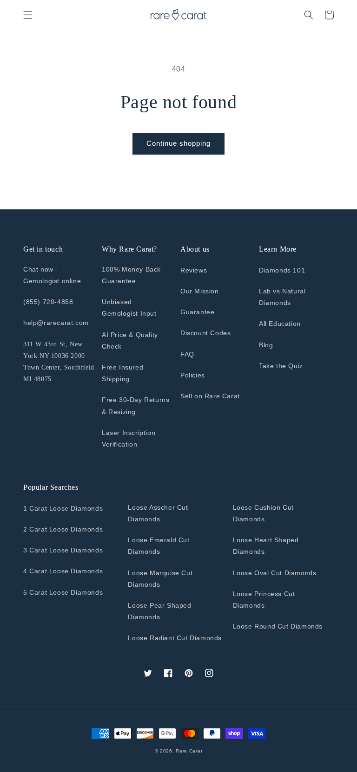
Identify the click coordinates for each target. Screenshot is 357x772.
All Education (280, 323)
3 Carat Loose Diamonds (63, 550)
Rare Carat (189, 750)
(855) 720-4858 (48, 301)
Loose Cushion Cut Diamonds (263, 513)
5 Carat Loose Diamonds (63, 592)
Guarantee (197, 312)
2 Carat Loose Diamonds (63, 529)
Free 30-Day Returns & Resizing (135, 405)
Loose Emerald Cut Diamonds (158, 545)
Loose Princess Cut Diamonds (264, 599)
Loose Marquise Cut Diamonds (160, 578)
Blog (266, 345)
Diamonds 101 (282, 270)
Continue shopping (178, 143)
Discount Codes (205, 333)
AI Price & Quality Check (130, 340)
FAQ (187, 354)
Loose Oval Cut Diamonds (275, 573)
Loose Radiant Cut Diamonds (175, 638)
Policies (192, 375)
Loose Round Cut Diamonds (278, 626)
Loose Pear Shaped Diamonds (159, 611)
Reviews (193, 270)
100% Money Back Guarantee (131, 275)
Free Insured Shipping (122, 373)
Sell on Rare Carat (210, 396)
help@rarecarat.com (56, 322)
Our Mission (199, 291)
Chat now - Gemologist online (52, 275)
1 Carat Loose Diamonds (63, 508)
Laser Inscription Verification (128, 438)
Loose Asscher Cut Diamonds (158, 513)
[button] (28, 15)
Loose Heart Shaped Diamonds (266, 545)
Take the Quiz (281, 366)
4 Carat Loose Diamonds (63, 571)
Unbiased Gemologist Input (129, 307)
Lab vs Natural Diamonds (282, 296)
